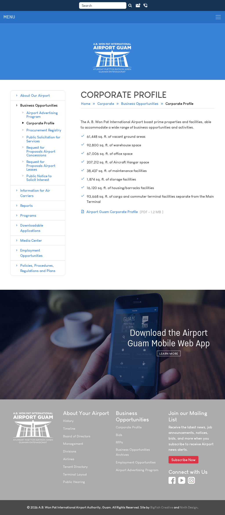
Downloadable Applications (31, 228)
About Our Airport (35, 95)
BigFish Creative (161, 507)
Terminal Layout (75, 474)
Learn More (168, 353)
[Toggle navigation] (218, 17)
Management (73, 444)
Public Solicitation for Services (43, 139)
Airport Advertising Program (42, 115)
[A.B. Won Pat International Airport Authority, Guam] (33, 427)
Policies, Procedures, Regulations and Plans (37, 268)
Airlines (68, 459)
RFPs (119, 442)
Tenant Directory (75, 467)
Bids (119, 435)
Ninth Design (189, 507)
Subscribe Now (183, 460)
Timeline (69, 428)
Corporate (105, 103)
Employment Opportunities (31, 253)
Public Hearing (74, 482)
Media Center (31, 240)
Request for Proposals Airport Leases (40, 166)
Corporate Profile (40, 123)
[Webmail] (137, 5)
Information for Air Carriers (35, 193)
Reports (26, 205)
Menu (9, 17)
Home (85, 103)
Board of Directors (76, 436)
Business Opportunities (139, 103)
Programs (28, 215)
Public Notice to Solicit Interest (39, 178)
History (68, 421)
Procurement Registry (43, 130)
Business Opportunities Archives (133, 452)
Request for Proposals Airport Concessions (40, 151)
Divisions (69, 451)
